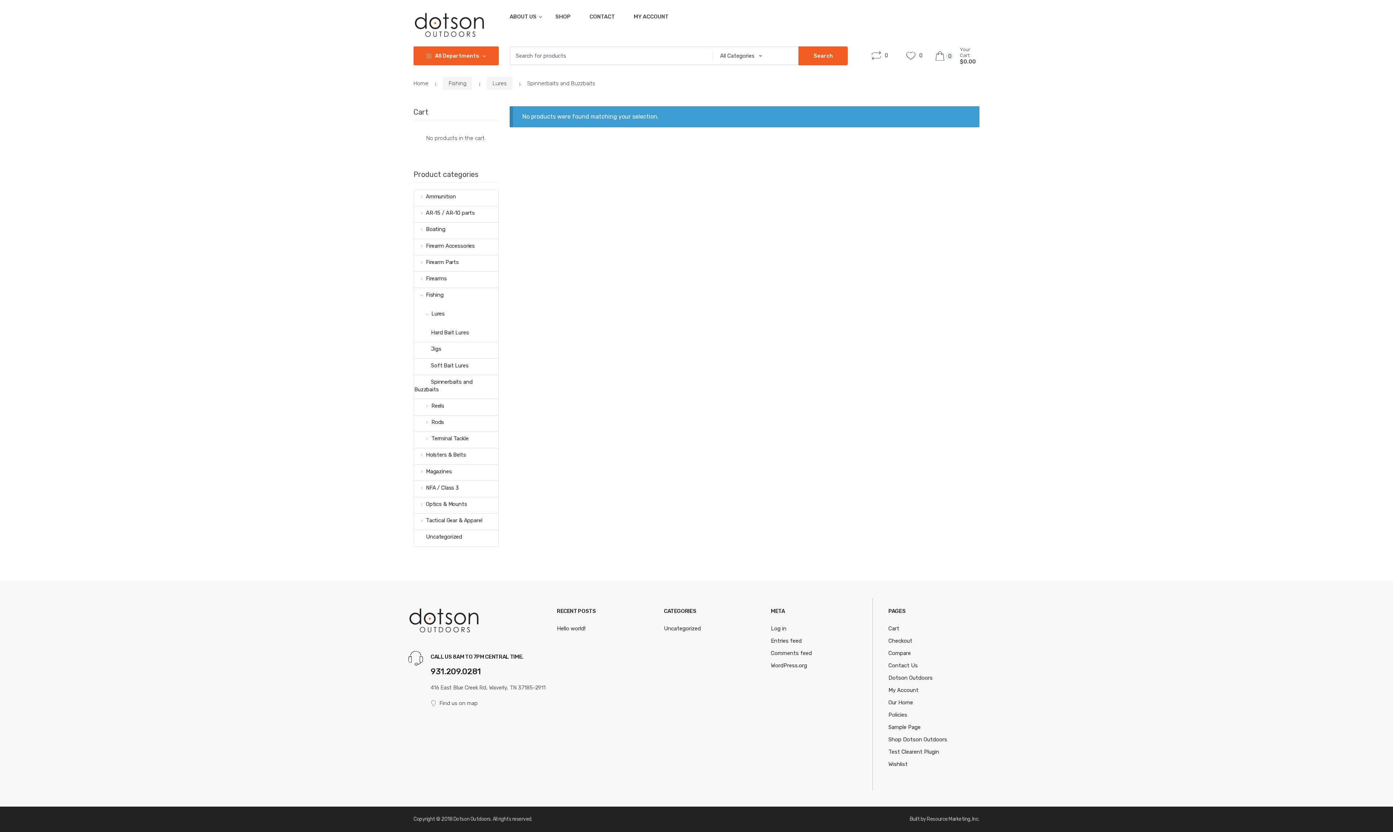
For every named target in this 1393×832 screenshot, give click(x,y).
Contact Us (903, 665)
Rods (437, 422)
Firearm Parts (442, 262)
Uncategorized (444, 537)
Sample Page (904, 727)
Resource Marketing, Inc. (953, 819)
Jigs (436, 349)
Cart (893, 628)
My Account (651, 16)
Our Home (900, 702)
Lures (500, 83)
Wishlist (898, 764)
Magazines (439, 471)
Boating (435, 229)
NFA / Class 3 (442, 488)
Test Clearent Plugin (913, 752)
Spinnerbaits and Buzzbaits (443, 386)
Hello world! (571, 628)
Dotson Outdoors (910, 678)
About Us (523, 16)
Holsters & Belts (446, 455)
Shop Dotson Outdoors (917, 739)
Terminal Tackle (450, 438)
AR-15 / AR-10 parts (450, 213)
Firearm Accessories (450, 246)
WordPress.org (789, 665)
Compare (899, 653)
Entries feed (786, 641)
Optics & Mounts (446, 504)
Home (421, 83)
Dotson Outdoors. (472, 819)
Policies (897, 715)
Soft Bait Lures (450, 365)
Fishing (458, 83)
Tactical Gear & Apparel (454, 520)
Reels (437, 406)
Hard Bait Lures (450, 332)
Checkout (900, 641)
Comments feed (791, 653)
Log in (778, 628)
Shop (563, 16)
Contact (602, 16)
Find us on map (458, 703)
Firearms (436, 278)
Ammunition (441, 196)
